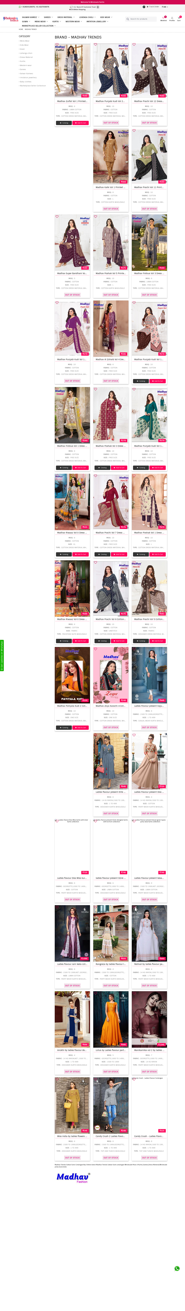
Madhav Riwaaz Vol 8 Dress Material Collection (80, 619)
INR (165, 7)
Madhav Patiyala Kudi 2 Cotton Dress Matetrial (81, 706)
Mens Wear (40, 21)
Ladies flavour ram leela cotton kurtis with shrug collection (87, 964)
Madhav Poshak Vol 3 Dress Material (114, 446)
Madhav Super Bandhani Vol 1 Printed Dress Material (83, 273)
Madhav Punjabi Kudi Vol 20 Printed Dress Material (121, 101)
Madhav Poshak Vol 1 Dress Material (152, 532)
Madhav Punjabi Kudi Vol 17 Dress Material (79, 359)
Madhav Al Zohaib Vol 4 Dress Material (115, 359)
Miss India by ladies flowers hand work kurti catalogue (84, 1136)
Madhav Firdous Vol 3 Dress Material (152, 273)
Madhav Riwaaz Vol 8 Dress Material (75, 532)
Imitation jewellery (96, 21)
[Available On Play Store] (144, 7)
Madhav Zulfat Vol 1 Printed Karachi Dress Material (83, 101)
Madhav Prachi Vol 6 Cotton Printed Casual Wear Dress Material (128, 619)
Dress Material (65, 17)
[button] (172, 19)
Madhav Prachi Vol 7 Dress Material (113, 532)
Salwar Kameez (29, 17)
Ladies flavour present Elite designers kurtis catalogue (123, 792)
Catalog (65, 123)
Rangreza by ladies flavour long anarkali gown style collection (127, 964)
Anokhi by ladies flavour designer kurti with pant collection (87, 1050)
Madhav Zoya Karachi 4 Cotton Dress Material (119, 706)
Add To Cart (81, 123)
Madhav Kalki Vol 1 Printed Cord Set (114, 187)
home (21, 29)
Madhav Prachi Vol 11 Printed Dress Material (156, 187)
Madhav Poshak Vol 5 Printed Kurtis (114, 273)
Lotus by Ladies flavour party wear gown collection (121, 1050)
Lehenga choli (86, 17)
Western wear (73, 21)
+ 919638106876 (28, 7)
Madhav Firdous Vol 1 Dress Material (75, 446)
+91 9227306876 (42, 7)
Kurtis (55, 21)
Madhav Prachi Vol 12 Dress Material (152, 101)
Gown (25, 21)
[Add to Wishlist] (57, 44)
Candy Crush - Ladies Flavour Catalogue (154, 1136)
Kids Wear (105, 17)
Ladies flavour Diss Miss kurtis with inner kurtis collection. (86, 878)
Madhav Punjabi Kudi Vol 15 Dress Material (156, 446)
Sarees (47, 17)
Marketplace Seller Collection (37, 26)
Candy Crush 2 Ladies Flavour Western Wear (118, 1136)
